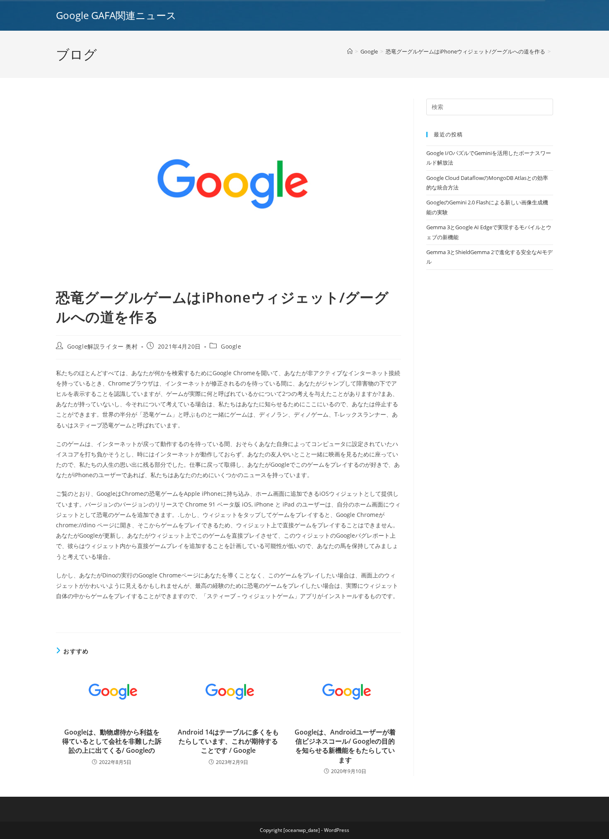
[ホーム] (350, 51)
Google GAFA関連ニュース (116, 15)
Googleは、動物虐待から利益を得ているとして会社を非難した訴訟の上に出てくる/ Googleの (112, 741)
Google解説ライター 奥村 (102, 346)
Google (231, 346)
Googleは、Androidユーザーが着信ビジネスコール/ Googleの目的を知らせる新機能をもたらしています (345, 745)
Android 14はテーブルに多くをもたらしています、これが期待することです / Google (228, 741)
